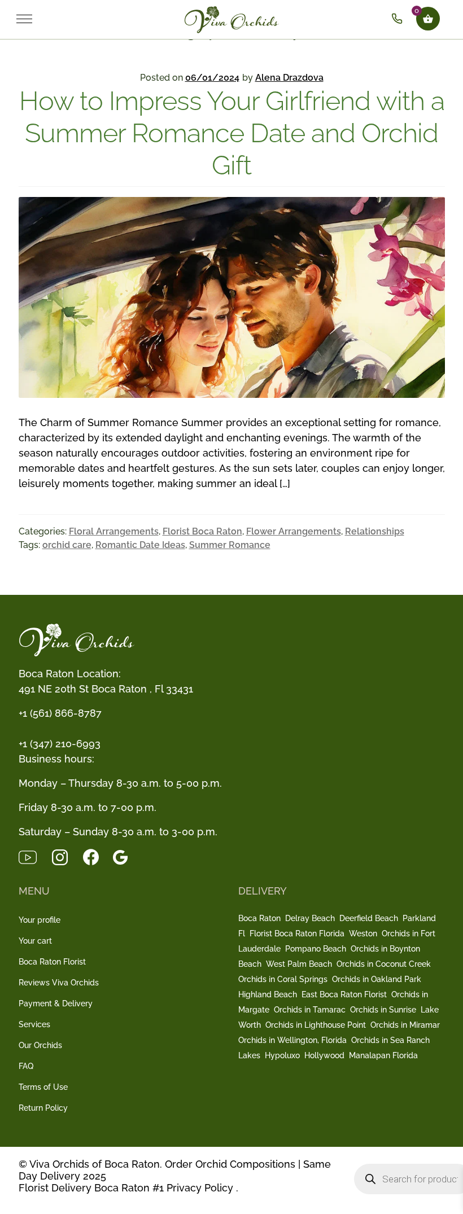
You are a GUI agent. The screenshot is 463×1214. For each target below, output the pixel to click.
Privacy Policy (200, 1188)
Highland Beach (267, 994)
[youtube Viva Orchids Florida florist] (35, 856)
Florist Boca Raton (202, 531)
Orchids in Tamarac (310, 1009)
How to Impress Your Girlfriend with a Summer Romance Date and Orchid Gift (231, 133)
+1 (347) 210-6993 (60, 744)
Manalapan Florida (383, 1055)
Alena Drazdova (289, 77)
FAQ (26, 1066)
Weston (363, 933)
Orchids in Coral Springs (282, 979)
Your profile (39, 919)
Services (34, 1024)
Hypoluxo (282, 1055)
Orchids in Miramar (405, 1024)
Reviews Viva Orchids (59, 982)
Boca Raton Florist (52, 961)
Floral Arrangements (114, 531)
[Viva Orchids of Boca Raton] (254, 18)
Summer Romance (229, 545)
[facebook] (98, 856)
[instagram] (67, 856)
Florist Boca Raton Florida (297, 933)
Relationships (374, 531)
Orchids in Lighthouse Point (315, 1024)
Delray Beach (310, 918)
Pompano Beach (315, 948)
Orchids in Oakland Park (376, 979)
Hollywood (324, 1055)
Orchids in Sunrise (383, 1009)
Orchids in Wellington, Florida (292, 1040)
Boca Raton (259, 918)
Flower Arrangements (293, 531)
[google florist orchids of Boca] (126, 856)
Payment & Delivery (56, 1003)
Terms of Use (43, 1087)
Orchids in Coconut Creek (384, 963)
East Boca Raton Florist (344, 994)
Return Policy (43, 1107)
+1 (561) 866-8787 (60, 713)
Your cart (35, 940)
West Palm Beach (299, 963)
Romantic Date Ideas (140, 545)
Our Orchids (40, 1045)
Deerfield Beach (368, 918)
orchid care (66, 545)
